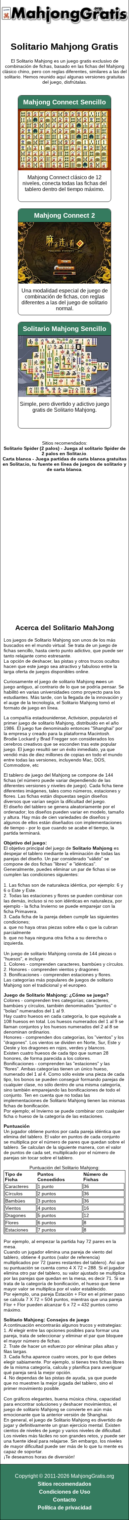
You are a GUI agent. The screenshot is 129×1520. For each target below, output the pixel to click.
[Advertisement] (64, 547)
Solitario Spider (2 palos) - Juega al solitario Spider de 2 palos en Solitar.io (65, 451)
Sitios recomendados (64, 1484)
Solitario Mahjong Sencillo (64, 328)
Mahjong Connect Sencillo (64, 102)
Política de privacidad (65, 1507)
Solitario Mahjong (92, 848)
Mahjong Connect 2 (64, 215)
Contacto (64, 1500)
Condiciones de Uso (64, 1492)
